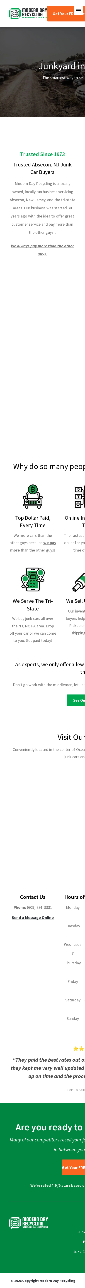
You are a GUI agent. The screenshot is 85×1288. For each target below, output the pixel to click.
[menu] (78, 10)
